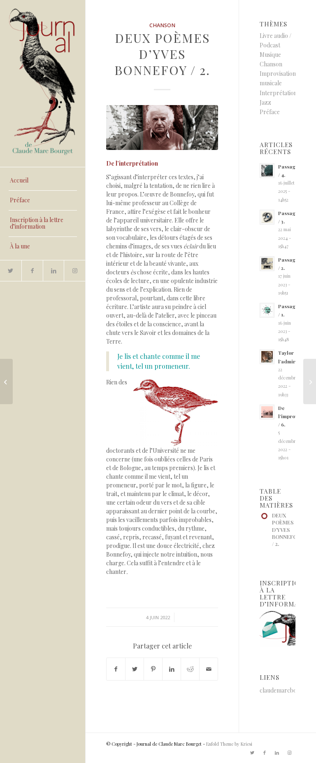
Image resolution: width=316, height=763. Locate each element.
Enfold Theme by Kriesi (229, 744)
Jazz (265, 102)
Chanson (162, 25)
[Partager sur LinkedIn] (172, 669)
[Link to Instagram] (74, 270)
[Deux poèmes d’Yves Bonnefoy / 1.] (6, 381)
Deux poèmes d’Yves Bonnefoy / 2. (162, 54)
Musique (270, 55)
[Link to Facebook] (32, 270)
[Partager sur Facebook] (116, 669)
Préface (270, 112)
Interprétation (278, 93)
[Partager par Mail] (209, 669)
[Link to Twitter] (10, 270)
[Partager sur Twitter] (134, 669)
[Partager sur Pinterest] (153, 669)
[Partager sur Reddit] (190, 669)
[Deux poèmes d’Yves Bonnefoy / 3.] (309, 381)
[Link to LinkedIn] (53, 270)
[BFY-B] (162, 127)
